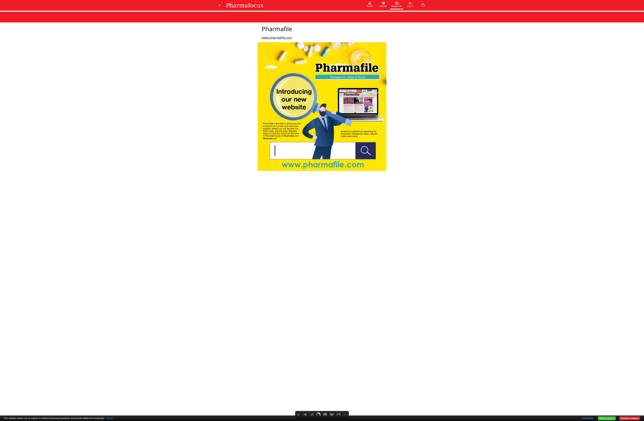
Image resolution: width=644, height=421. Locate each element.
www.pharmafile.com (277, 38)
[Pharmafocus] (294, 5)
